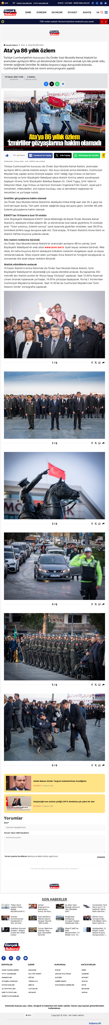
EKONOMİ (85, 988)
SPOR (84, 985)
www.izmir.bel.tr (54, 247)
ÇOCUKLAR (32, 988)
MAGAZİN (32, 970)
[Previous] (102, 21)
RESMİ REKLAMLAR (81, 3)
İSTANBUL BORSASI (10, 981)
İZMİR (84, 970)
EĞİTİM (31, 977)
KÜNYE (60, 3)
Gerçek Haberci (12, 45)
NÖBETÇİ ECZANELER (10, 996)
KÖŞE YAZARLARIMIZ (10, 970)
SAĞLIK (84, 992)
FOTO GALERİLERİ (9, 974)
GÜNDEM (85, 974)
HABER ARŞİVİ (60, 981)
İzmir (23, 45)
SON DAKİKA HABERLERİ (64, 985)
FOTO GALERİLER (40, 3)
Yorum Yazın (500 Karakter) (16, 833)
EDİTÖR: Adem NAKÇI (37, 161)
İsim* (6, 822)
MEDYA (31, 985)
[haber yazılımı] (95, 1023)
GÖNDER (101, 857)
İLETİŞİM (68, 3)
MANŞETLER (7, 977)
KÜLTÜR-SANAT (34, 974)
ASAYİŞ (85, 981)
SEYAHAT (32, 992)
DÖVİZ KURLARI (8, 985)
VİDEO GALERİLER (24, 3)
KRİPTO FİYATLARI (9, 992)
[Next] (106, 21)
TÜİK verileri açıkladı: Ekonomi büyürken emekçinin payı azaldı (32, 21)
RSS (29, 1015)
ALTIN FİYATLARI (8, 988)
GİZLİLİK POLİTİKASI (63, 974)
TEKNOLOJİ (33, 981)
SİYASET (85, 977)
